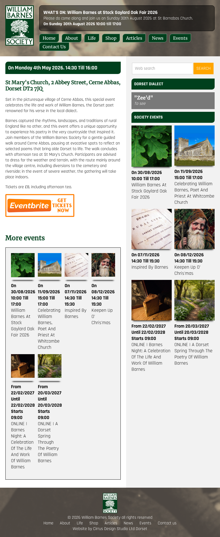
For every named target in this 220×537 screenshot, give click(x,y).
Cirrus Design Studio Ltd (114, 529)
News (157, 38)
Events (180, 38)
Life (92, 38)
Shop (110, 38)
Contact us (54, 46)
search (203, 68)
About (71, 38)
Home (49, 38)
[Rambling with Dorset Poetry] (39, 215)
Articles (134, 38)
